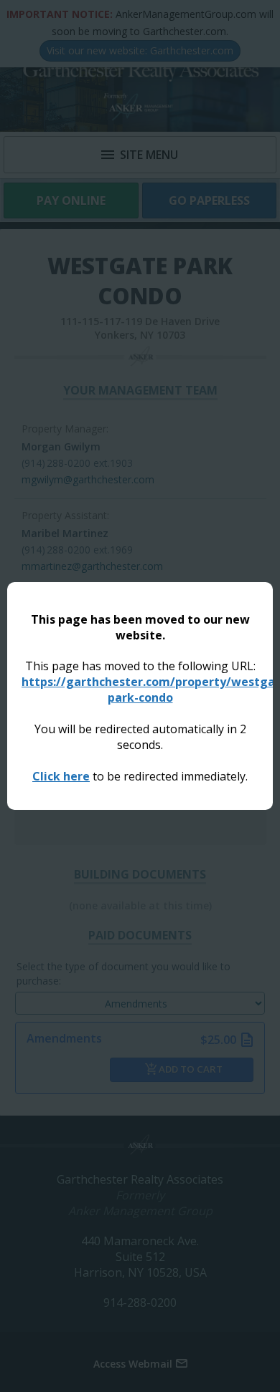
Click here (61, 776)
